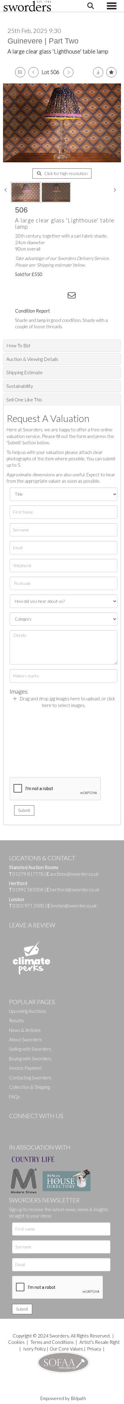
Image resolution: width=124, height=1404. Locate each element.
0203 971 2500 (28, 905)
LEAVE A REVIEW (32, 925)
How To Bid (18, 345)
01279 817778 (28, 874)
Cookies (16, 1342)
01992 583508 (28, 889)
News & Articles (25, 1030)
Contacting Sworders (30, 1077)
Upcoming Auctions (27, 1011)
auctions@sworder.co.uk (73, 874)
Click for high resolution (65, 173)
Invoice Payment (25, 1068)
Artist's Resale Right (99, 1342)
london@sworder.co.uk (72, 905)
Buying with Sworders (30, 1058)
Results (16, 1020)
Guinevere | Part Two (43, 41)
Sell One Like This (24, 399)
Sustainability (19, 386)
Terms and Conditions (52, 1342)
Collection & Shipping (29, 1087)
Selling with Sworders (30, 1049)
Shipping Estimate (24, 372)
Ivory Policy (34, 1348)
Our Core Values (66, 1348)
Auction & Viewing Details (32, 359)
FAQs (14, 1096)
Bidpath (78, 1398)
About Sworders (25, 1039)
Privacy (94, 1348)
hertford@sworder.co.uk (74, 889)
